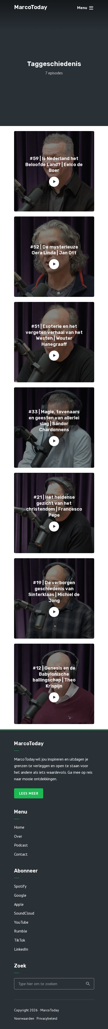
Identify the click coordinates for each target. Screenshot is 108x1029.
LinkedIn (21, 949)
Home (19, 827)
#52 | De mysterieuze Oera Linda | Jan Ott (54, 250)
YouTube (21, 922)
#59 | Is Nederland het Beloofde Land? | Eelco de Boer (54, 164)
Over (18, 836)
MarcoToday (30, 7)
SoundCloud (24, 913)
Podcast (21, 845)
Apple (19, 904)
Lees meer (28, 793)
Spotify (20, 886)
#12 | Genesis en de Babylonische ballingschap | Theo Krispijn (54, 677)
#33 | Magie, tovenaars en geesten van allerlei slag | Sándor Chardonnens (54, 420)
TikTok (19, 940)
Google (20, 895)
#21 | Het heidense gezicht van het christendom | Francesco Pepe (54, 506)
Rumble (20, 930)
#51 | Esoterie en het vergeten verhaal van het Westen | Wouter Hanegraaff (54, 335)
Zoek (88, 983)
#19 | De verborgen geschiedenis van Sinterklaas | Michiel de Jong (54, 591)
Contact (21, 854)
